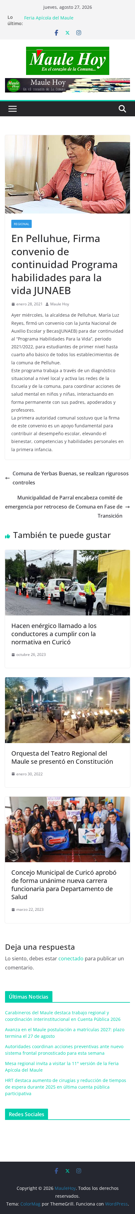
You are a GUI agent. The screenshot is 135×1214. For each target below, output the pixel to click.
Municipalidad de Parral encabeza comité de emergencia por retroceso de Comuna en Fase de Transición (63, 506)
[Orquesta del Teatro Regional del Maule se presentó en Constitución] (67, 681)
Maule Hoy (59, 304)
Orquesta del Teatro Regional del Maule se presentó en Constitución (62, 757)
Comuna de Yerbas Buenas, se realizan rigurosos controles (71, 478)
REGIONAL (21, 224)
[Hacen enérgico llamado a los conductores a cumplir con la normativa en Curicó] (67, 554)
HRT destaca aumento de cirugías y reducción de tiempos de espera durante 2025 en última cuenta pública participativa (65, 1086)
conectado (71, 958)
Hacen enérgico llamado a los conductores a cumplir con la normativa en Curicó (54, 633)
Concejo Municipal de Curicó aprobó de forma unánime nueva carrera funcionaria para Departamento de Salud (63, 884)
